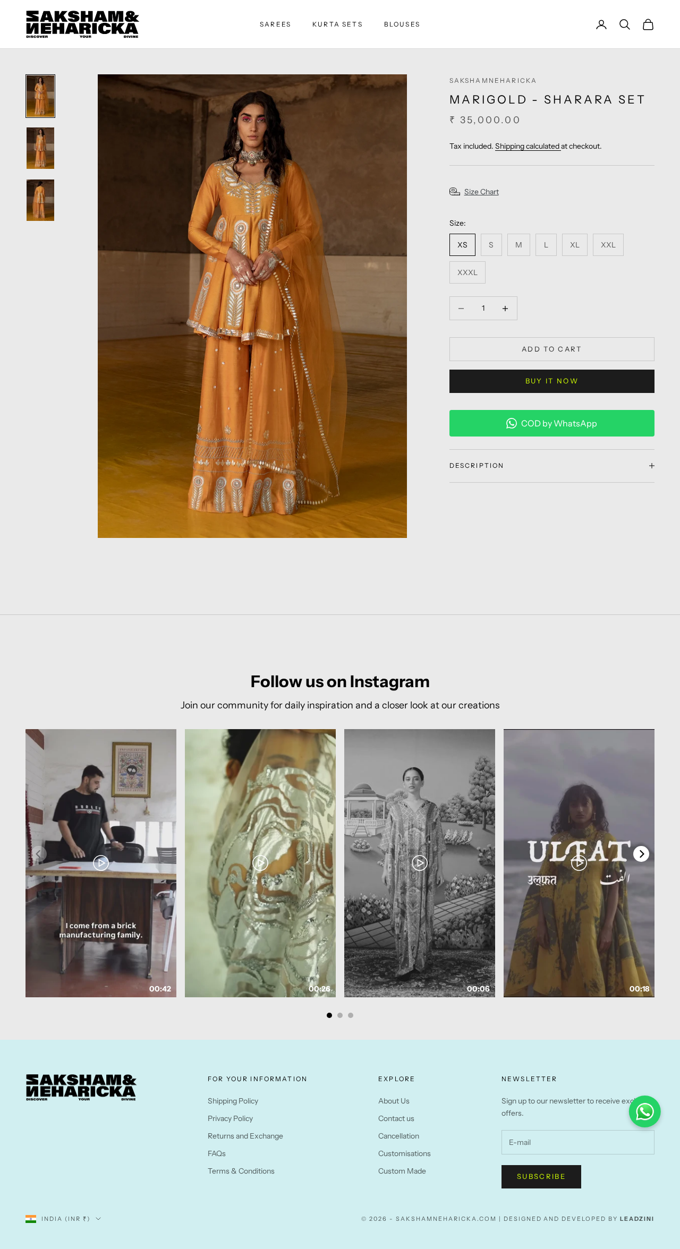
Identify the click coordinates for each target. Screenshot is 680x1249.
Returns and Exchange (245, 1136)
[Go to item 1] (40, 96)
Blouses (402, 24)
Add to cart (552, 349)
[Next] (641, 854)
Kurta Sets (337, 24)
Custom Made (402, 1171)
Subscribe (541, 1176)
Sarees (275, 24)
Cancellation (398, 1136)
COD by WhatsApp (559, 423)
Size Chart (481, 191)
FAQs (217, 1153)
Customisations (404, 1153)
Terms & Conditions (241, 1171)
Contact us (396, 1118)
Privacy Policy (230, 1118)
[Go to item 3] (40, 200)
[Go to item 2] (40, 148)
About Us (394, 1101)
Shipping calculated (528, 146)
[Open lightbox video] (101, 863)
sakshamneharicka (493, 80)
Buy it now (552, 381)
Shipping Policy (233, 1101)
